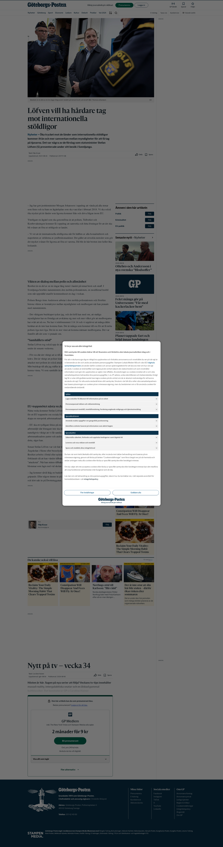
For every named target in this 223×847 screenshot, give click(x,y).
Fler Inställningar (87, 492)
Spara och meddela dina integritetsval (80, 448)
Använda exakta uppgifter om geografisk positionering (87, 420)
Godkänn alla (136, 492)
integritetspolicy (91, 479)
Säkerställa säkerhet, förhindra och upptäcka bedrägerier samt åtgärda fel (94, 437)
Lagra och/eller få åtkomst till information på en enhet (87, 399)
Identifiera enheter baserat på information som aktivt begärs (89, 426)
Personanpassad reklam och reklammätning (83, 404)
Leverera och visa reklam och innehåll (80, 442)
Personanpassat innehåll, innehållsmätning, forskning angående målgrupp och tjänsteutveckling (103, 409)
